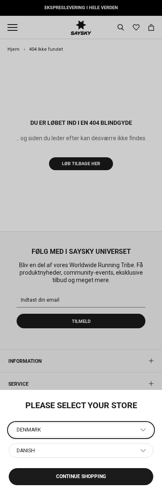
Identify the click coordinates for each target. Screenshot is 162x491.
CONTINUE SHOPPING (81, 476)
